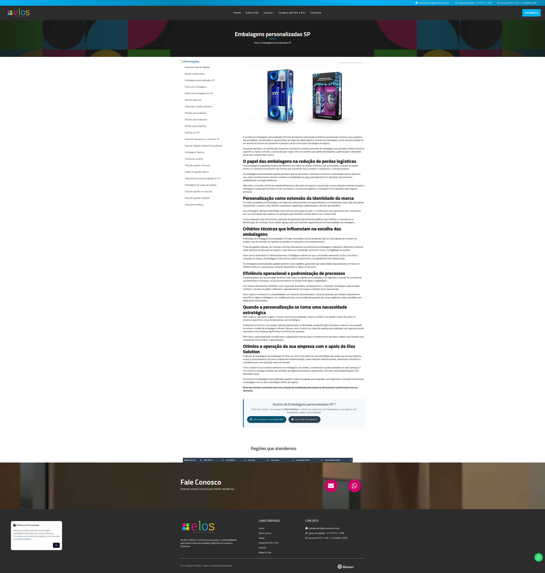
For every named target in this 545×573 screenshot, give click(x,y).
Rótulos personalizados (196, 119)
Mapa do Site (265, 552)
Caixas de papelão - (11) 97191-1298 (474, 3)
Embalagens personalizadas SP (199, 80)
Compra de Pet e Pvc (292, 12)
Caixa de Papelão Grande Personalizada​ (203, 145)
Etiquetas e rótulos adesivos (198, 106)
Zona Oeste (230, 460)
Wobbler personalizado (195, 113)
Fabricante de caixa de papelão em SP (203, 178)
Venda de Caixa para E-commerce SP (202, 139)
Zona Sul (251, 460)
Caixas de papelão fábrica (197, 172)
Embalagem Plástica (194, 152)
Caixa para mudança (194, 204)
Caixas (268, 12)
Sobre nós (252, 12)
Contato (315, 12)
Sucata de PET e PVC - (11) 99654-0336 (518, 3)
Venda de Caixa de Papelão (197, 67)
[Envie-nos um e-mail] (331, 485)
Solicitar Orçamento (306, 419)
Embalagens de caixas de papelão (200, 185)
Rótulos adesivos (193, 100)
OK (56, 545)
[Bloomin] (345, 566)
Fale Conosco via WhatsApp (268, 419)
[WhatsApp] (354, 485)
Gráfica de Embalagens (196, 87)
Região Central (189, 460)
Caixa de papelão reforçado (197, 165)
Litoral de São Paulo (332, 460)
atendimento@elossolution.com (434, 3)
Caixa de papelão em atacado (198, 191)
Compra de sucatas (194, 159)
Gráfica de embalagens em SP (199, 93)
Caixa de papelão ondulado (197, 198)
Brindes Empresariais (195, 74)
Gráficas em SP (192, 132)
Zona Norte (208, 460)
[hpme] (18, 13)
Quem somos (265, 533)
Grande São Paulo (303, 460)
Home (237, 12)
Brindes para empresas (196, 126)
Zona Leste (275, 460)
